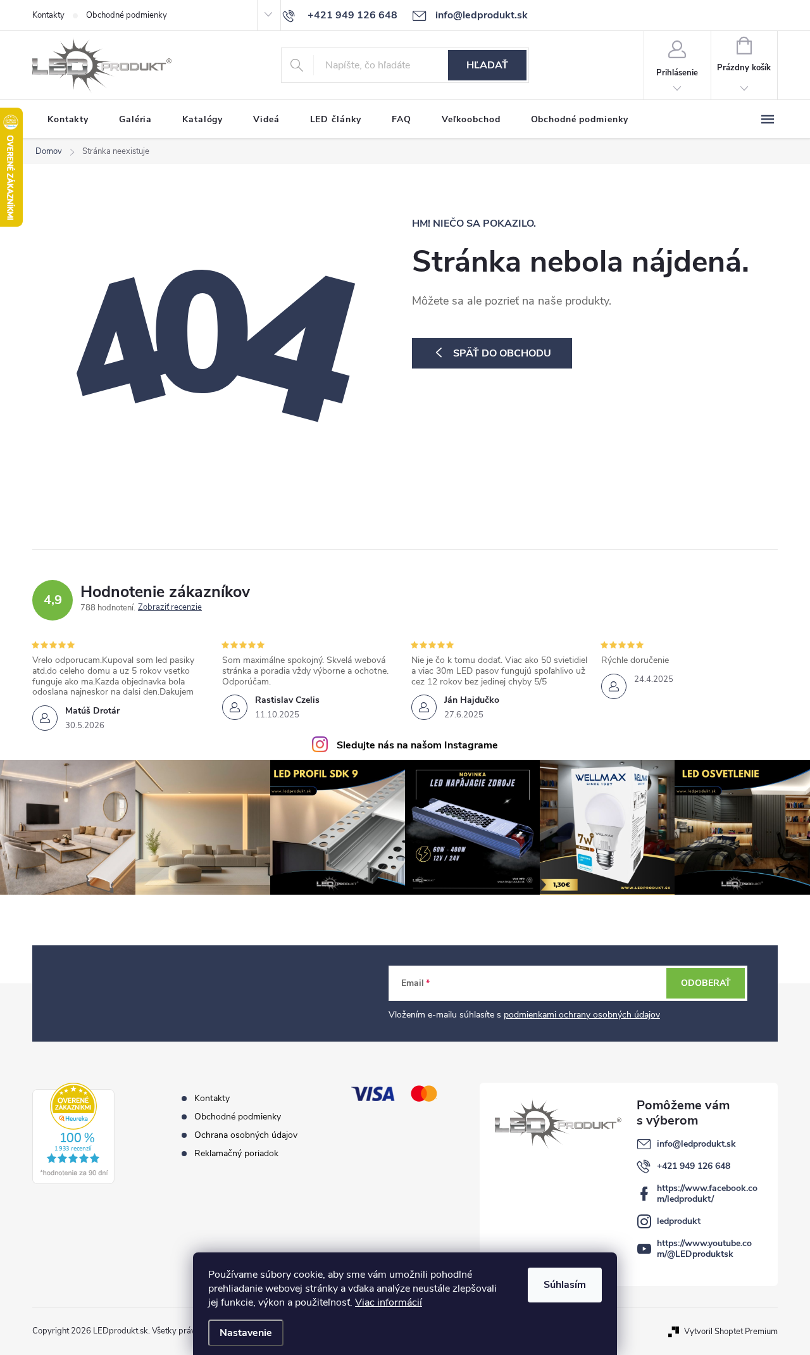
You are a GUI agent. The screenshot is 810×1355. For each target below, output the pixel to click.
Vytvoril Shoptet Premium (731, 1331)
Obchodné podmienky (126, 15)
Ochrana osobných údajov (245, 1135)
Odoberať (706, 983)
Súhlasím (565, 1285)
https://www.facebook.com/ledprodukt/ (707, 1193)
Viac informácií (388, 1302)
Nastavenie (246, 1333)
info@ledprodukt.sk (696, 1144)
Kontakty (48, 15)
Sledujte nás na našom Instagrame (417, 745)
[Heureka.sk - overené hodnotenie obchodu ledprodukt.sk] (73, 1133)
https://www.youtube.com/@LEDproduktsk (704, 1248)
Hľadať (487, 65)
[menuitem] (68, 119)
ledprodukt (679, 1221)
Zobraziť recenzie (170, 608)
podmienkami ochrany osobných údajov (582, 1015)
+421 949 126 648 (693, 1166)
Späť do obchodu (502, 353)
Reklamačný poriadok (236, 1153)
